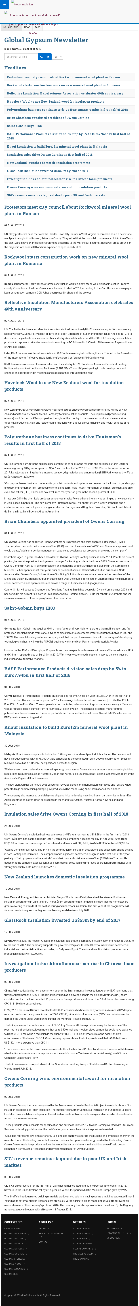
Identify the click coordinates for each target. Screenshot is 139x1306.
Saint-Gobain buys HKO (24, 126)
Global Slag (11, 1274)
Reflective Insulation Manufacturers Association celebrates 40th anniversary (65, 93)
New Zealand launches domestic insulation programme (48, 163)
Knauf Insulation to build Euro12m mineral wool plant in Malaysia (57, 146)
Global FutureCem (15, 1259)
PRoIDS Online (81, 1259)
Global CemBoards (15, 1233)
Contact (44, 1242)
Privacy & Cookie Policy (52, 1233)
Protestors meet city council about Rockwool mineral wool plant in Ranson (63, 77)
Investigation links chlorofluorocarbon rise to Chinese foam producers (59, 179)
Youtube (115, 1238)
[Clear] (48, 56)
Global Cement (81, 1228)
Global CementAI (14, 1243)
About (42, 1228)
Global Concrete (14, 1254)
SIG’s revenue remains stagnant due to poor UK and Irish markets (56, 195)
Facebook (114, 1233)
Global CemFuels (14, 1248)
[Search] (41, 56)
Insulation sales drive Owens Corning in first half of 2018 (50, 154)
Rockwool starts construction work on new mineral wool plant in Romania (63, 85)
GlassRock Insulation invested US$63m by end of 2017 (47, 171)
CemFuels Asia (12, 1228)
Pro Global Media (83, 1254)
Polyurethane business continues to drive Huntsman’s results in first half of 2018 (67, 109)
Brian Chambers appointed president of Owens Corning (48, 118)
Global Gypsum (13, 1264)
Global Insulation (14, 1269)
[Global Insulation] (22, 4)
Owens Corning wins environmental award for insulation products (57, 187)
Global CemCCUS (13, 1238)
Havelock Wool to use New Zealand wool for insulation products (55, 101)
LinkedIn (114, 1228)
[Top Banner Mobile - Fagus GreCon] (34, 24)
